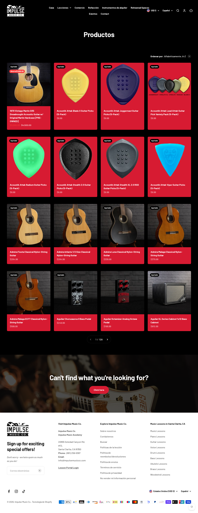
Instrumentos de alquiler (114, 7)
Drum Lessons (157, 452)
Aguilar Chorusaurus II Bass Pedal (74, 318)
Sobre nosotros (108, 431)
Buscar (103, 441)
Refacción (93, 7)
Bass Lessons (157, 458)
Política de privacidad (111, 472)
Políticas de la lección (111, 447)
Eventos (93, 13)
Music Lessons (157, 431)
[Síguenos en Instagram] (16, 491)
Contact (105, 13)
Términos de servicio (110, 467)
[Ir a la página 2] (107, 339)
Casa (51, 7)
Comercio (80, 7)
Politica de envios (109, 462)
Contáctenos (106, 436)
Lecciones (62, 7)
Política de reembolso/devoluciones (113, 454)
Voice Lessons (157, 447)
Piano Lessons (157, 436)
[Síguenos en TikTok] (24, 491)
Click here (99, 389)
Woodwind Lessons (160, 474)
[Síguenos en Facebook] (9, 491)
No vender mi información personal (118, 478)
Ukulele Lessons (158, 463)
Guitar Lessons (158, 441)
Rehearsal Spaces (140, 7)
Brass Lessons (157, 469)
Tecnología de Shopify (42, 502)
